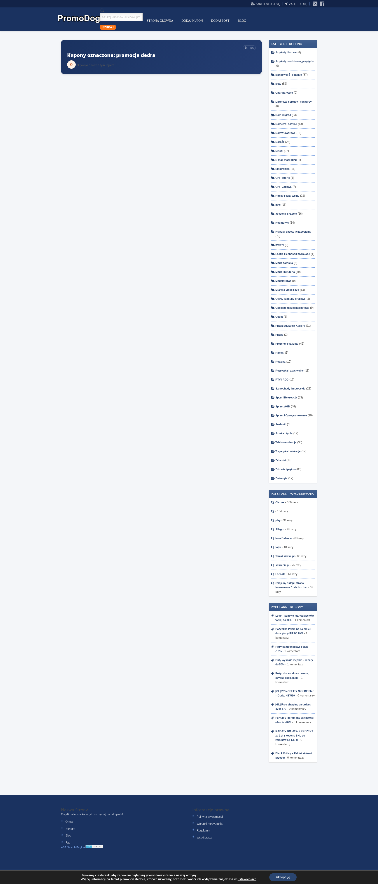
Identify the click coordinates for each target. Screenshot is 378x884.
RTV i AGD (282, 379)
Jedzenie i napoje (286, 213)
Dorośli (279, 142)
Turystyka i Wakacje (288, 451)
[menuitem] (160, 21)
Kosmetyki (282, 222)
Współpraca (204, 837)
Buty (278, 83)
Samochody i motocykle (290, 388)
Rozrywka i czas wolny (289, 370)
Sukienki (280, 424)
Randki (279, 352)
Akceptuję (283, 877)
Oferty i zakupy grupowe (290, 298)
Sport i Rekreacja (286, 397)
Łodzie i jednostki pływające (292, 254)
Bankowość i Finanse (288, 74)
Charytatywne (284, 92)
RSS (251, 47)
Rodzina (280, 361)
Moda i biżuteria (285, 272)
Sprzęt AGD (282, 406)
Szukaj (108, 27)
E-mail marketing (286, 159)
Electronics (282, 168)
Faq (67, 842)
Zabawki (280, 460)
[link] (315, 3)
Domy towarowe (285, 133)
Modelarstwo (283, 280)
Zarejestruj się (267, 3)
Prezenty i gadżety (286, 343)
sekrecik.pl (282, 565)
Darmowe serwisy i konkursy (293, 101)
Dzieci (279, 151)
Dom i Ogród (283, 115)
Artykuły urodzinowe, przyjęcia (294, 61)
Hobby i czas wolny (287, 195)
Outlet (279, 316)
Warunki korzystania (209, 823)
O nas (69, 821)
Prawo (279, 334)
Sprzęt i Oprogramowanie (291, 415)
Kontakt (70, 828)
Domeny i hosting (286, 124)
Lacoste (280, 574)
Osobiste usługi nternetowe (292, 307)
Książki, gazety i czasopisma (293, 231)
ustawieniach (247, 879)
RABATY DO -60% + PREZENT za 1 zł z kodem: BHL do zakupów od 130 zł (294, 736)
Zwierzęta (281, 478)
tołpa (278, 547)
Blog (242, 20)
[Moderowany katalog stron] (94, 847)
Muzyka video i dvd (287, 289)
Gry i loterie (282, 177)
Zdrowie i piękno (285, 469)
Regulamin (203, 830)
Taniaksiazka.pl (284, 556)
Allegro (279, 529)
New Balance (283, 538)
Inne (278, 204)
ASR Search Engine (73, 847)
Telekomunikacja (285, 442)
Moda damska (284, 263)
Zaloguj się (297, 3)
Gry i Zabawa (283, 186)
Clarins (279, 502)
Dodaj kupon (192, 20)
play (278, 520)
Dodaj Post (220, 20)
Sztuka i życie (283, 433)
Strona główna (160, 20)
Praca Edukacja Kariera (290, 325)
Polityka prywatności (210, 816)
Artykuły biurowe (286, 52)
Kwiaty (279, 245)
